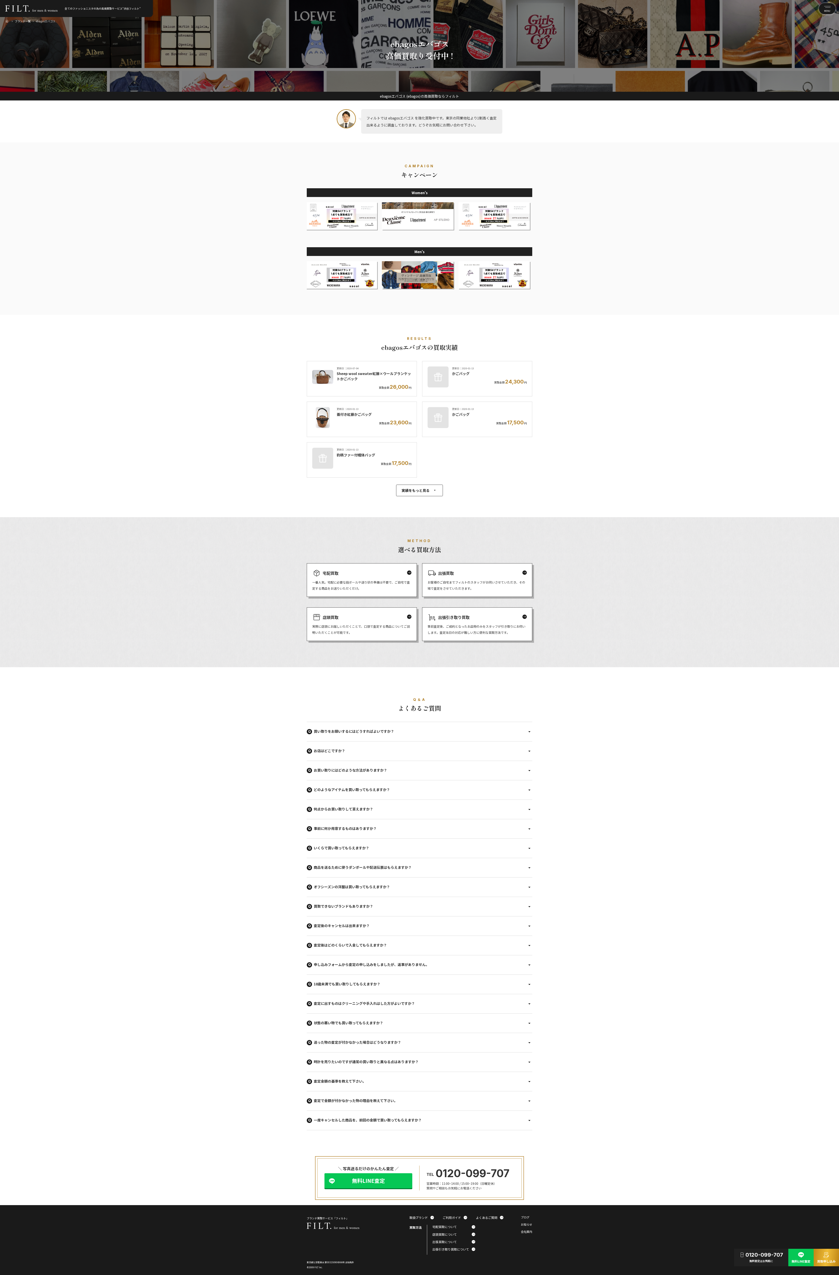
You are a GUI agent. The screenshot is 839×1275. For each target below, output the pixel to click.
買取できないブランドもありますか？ (343, 906)
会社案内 (526, 1232)
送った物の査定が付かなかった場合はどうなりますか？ (357, 1042)
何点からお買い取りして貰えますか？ (343, 809)
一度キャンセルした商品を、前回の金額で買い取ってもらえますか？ (368, 1120)
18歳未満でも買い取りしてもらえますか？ (347, 983)
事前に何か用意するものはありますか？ (345, 828)
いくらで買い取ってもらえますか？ (341, 847)
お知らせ (526, 1225)
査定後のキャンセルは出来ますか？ (342, 925)
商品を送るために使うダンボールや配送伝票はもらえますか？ (363, 867)
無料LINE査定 (368, 1180)
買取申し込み (826, 1257)
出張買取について (453, 1242)
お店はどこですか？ (329, 750)
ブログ (525, 1217)
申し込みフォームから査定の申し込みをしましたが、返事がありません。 (371, 964)
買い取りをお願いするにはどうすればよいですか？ (354, 731)
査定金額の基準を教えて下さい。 (340, 1081)
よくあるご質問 (489, 1218)
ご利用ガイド (455, 1218)
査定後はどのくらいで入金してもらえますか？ (350, 945)
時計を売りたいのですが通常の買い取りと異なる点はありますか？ (366, 1061)
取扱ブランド (421, 1218)
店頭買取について (453, 1234)
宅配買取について (453, 1227)
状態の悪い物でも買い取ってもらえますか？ (348, 1022)
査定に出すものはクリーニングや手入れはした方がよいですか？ (364, 1003)
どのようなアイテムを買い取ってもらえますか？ (352, 789)
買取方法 (415, 1227)
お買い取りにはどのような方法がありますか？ (350, 770)
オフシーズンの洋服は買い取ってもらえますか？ (352, 886)
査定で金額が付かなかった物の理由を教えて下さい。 (355, 1100)
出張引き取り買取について (453, 1249)
